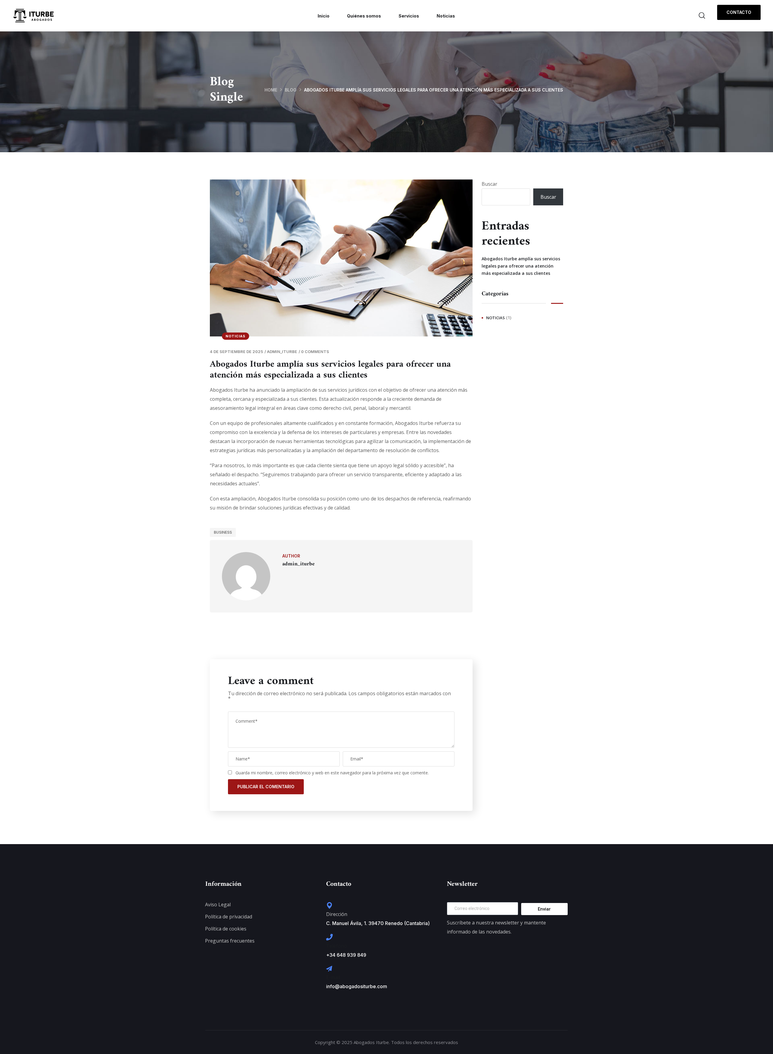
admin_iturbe (282, 351)
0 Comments (315, 351)
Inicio (323, 15)
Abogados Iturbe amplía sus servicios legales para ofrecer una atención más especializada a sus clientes (521, 266)
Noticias (446, 15)
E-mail (333, 977)
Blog (291, 89)
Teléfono (336, 946)
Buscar (489, 184)
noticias (235, 336)
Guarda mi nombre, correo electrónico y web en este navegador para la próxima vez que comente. (332, 773)
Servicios (409, 15)
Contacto (738, 12)
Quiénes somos (364, 15)
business (223, 532)
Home (271, 89)
